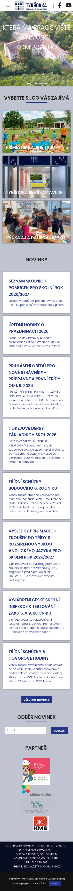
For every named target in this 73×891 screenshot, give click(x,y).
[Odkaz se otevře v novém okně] (59, 5)
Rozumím (55, 884)
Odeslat (60, 731)
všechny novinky (36, 700)
